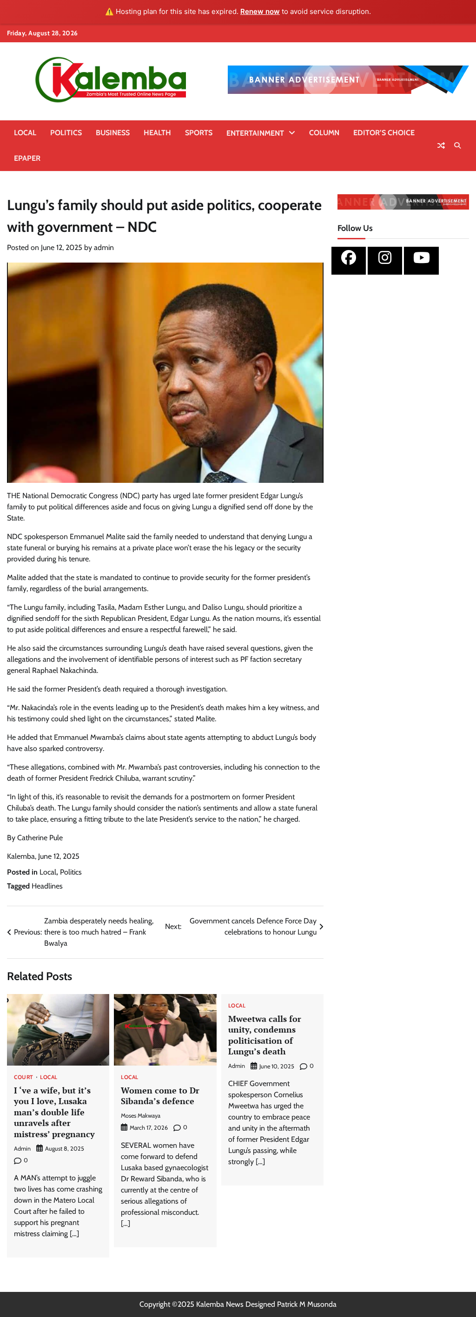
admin (104, 247)
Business (113, 132)
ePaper (27, 158)
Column (324, 132)
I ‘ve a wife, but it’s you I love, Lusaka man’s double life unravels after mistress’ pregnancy (54, 1112)
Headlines (47, 886)
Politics (66, 132)
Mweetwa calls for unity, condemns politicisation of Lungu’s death (264, 1035)
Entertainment (255, 133)
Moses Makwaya (140, 1115)
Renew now (260, 11)
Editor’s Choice (384, 132)
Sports (198, 132)
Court (23, 1077)
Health (157, 132)
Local (25, 132)
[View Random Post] (441, 145)
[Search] (457, 145)
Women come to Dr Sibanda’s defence (160, 1095)
